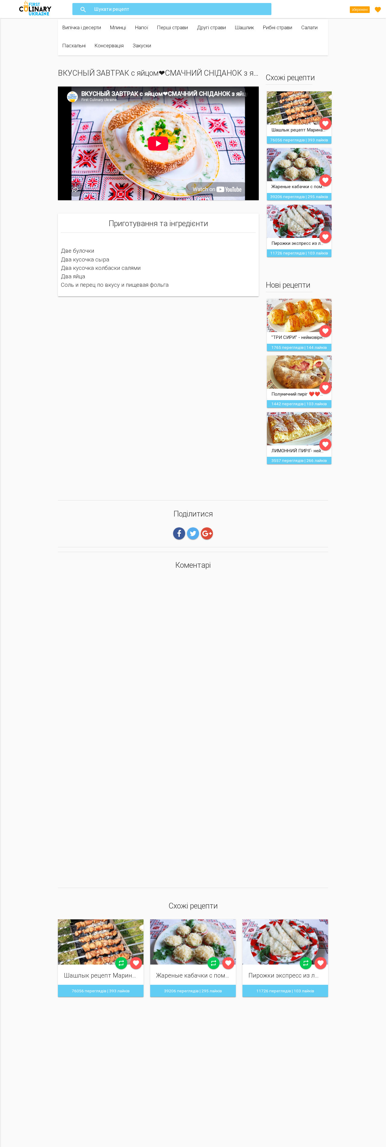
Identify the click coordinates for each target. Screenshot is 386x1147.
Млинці (118, 27)
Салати (309, 27)
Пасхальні (74, 46)
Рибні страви (277, 27)
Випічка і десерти (81, 27)
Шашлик (244, 27)
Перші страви (172, 27)
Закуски (142, 46)
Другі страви (211, 27)
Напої (141, 27)
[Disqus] (193, 654)
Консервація (109, 46)
